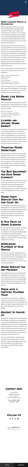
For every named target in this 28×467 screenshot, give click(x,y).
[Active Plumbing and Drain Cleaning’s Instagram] (15, 418)
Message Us (21, 465)
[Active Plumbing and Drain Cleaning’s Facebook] (13, 418)
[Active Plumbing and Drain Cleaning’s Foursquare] (10, 418)
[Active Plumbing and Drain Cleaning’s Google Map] (18, 418)
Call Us (7, 465)
